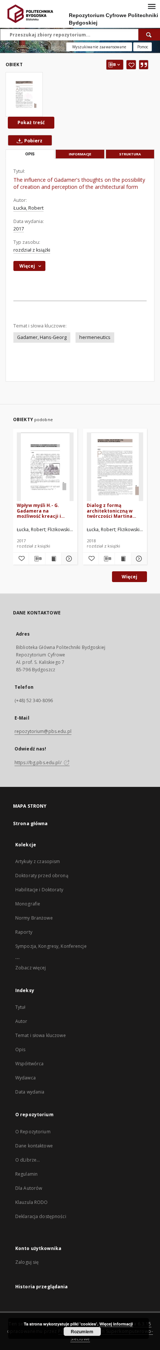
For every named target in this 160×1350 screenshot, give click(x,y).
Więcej (129, 577)
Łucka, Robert (28, 208)
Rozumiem (82, 1331)
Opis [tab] (30, 154)
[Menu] (151, 6)
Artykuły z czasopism (37, 861)
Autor (21, 1021)
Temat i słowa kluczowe (40, 1035)
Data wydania (29, 1092)
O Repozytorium (33, 1131)
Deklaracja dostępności (40, 1216)
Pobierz (32, 141)
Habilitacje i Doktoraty (39, 889)
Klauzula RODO (31, 1202)
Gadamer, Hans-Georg (42, 337)
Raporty (23, 932)
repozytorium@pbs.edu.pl (43, 731)
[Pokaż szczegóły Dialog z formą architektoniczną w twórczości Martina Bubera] (138, 558)
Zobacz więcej (30, 968)
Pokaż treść (31, 122)
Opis (20, 1049)
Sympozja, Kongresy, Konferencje (51, 946)
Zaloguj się (27, 1262)
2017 (18, 229)
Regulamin (26, 1174)
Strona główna (30, 823)
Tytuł (20, 1007)
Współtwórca (29, 1063)
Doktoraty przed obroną (41, 875)
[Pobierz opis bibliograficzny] (37, 558)
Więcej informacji (116, 1324)
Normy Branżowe (34, 918)
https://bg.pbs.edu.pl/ (39, 762)
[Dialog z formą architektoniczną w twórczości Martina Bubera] (115, 467)
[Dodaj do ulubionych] (131, 65)
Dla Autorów (28, 1188)
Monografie (27, 904)
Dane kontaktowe (34, 1146)
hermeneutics (95, 337)
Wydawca (25, 1078)
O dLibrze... (27, 1160)
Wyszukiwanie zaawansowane (99, 46)
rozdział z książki (31, 250)
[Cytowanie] (143, 65)
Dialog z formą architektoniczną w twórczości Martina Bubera (109, 510)
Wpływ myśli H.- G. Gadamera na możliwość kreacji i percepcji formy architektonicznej (39, 510)
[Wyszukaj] (149, 35)
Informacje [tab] (80, 154)
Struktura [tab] (130, 154)
